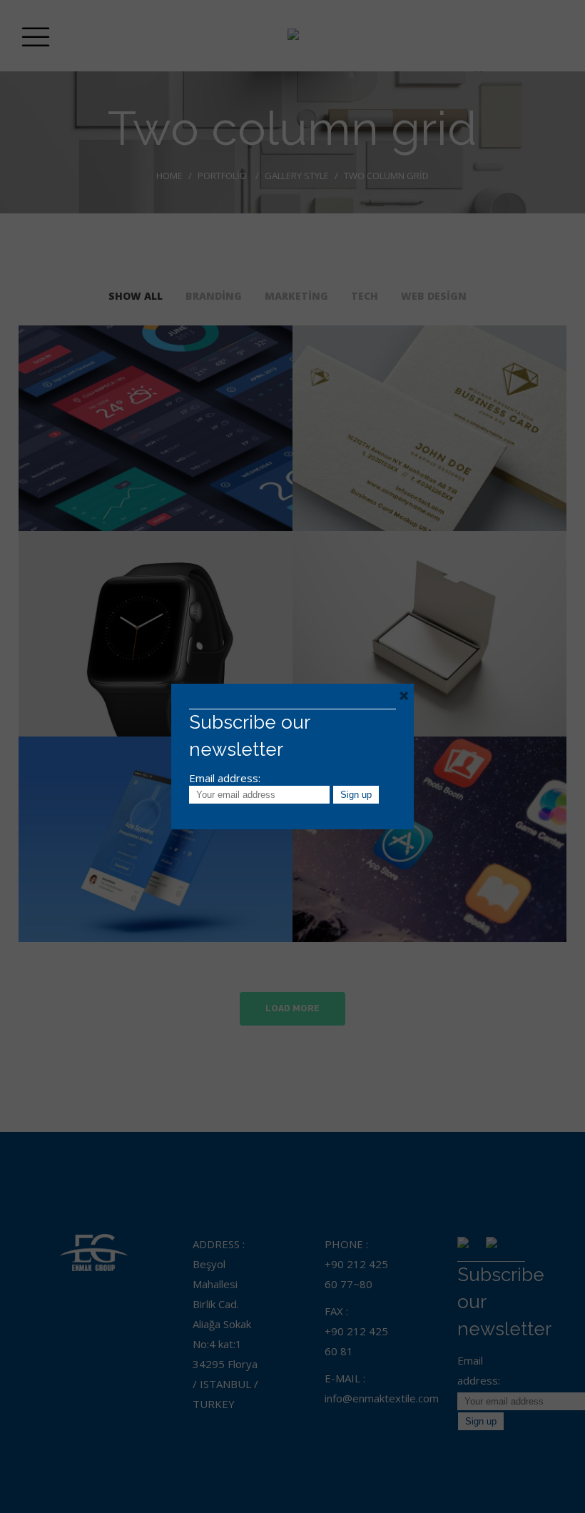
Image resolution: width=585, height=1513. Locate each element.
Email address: (224, 778)
